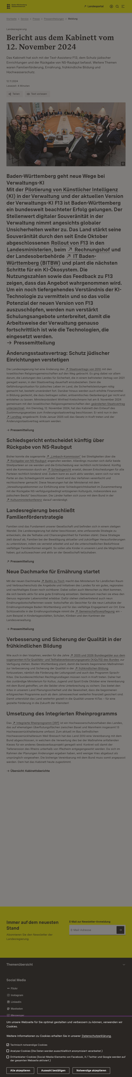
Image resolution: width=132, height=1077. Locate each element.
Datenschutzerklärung (96, 1036)
